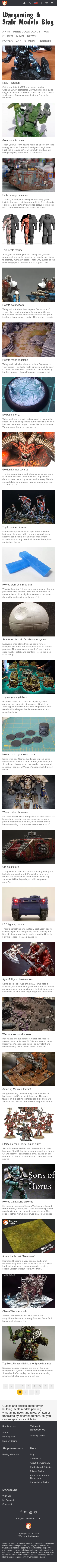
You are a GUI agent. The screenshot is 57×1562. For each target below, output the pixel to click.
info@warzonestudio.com (28, 1518)
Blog (32, 1454)
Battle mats (9, 1426)
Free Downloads (26, 31)
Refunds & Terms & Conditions (39, 1476)
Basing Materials (10, 1454)
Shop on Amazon (12, 1448)
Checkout (7, 1504)
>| (37, 1392)
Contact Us (35, 1458)
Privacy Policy (37, 1471)
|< (6, 1386)
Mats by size (8, 1436)
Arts (6, 31)
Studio (29, 40)
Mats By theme (9, 1441)
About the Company (40, 1463)
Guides (7, 36)
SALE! (5, 1432)
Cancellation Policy (39, 1482)
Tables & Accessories (37, 1428)
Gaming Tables (37, 1435)
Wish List (6, 1496)
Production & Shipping (41, 1467)
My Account (8, 1500)
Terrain (44, 40)
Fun (46, 31)
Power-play (11, 40)
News (31, 36)
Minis (20, 36)
